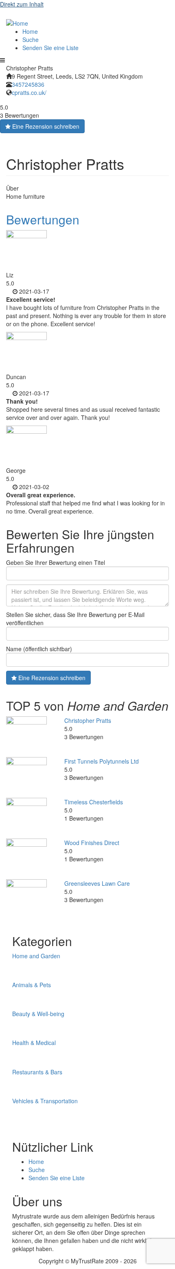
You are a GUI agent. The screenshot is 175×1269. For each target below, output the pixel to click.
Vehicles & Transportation (45, 1101)
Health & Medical (34, 1042)
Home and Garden (36, 956)
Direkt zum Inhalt (22, 4)
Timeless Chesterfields (93, 802)
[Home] (17, 22)
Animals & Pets (31, 985)
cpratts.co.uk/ (29, 92)
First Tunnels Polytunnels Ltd (101, 761)
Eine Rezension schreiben (45, 126)
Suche (30, 39)
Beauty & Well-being (38, 1014)
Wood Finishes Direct (91, 843)
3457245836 (28, 84)
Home (30, 31)
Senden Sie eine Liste (50, 48)
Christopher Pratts (87, 720)
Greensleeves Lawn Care (97, 883)
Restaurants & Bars (37, 1072)
